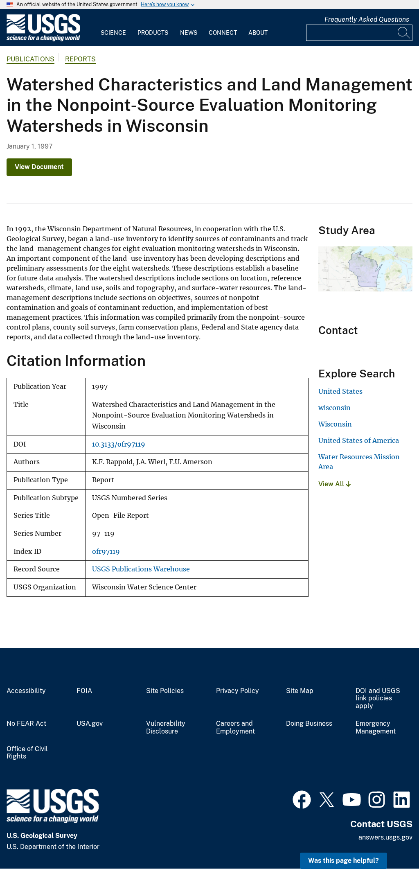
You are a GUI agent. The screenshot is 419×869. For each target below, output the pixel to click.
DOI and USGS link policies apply (378, 698)
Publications (30, 59)
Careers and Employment (235, 727)
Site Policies (165, 691)
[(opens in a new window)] (302, 798)
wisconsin (334, 408)
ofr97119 (106, 551)
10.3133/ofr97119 (118, 444)
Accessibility (26, 691)
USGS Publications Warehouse (141, 569)
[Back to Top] (389, 839)
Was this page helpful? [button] (343, 860)
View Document (39, 167)
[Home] (43, 39)
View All (332, 484)
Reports (80, 59)
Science (113, 32)
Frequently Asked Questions (366, 19)
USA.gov (90, 723)
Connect (223, 32)
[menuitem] (113, 28)
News (188, 32)
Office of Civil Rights (27, 753)
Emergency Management (376, 727)
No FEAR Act (26, 723)
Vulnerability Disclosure (165, 727)
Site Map (299, 691)
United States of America (358, 440)
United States (340, 391)
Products (152, 32)
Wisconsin (335, 424)
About (258, 32)
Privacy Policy (237, 691)
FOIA (84, 691)
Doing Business (309, 723)
